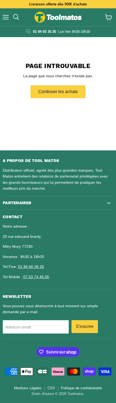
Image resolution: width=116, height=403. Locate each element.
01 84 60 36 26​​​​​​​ (31, 266)
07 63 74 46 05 (36, 277)
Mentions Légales (28, 388)
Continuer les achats (58, 91)
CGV (51, 388)
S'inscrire (85, 326)
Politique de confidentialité (81, 388)
